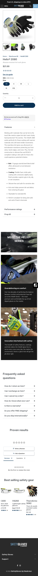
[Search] (30, 6)
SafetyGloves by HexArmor (21, 571)
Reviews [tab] (7, 458)
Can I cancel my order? (14, 396)
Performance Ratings (13, 209)
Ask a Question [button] (20, 453)
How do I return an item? (14, 386)
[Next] (36, 507)
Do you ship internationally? (16, 416)
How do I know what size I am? (17, 401)
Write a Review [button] (20, 448)
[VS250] (19, 491)
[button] (6, 47)
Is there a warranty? (12, 406)
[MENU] (1, 6)
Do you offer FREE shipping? (16, 411)
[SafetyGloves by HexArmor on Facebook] (17, 565)
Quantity (5, 93)
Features (8, 127)
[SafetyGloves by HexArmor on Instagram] (20, 565)
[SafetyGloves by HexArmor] (19, 6)
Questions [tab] (19, 458)
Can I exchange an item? (14, 391)
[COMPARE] (35, 285)
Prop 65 (7, 214)
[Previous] (2, 507)
